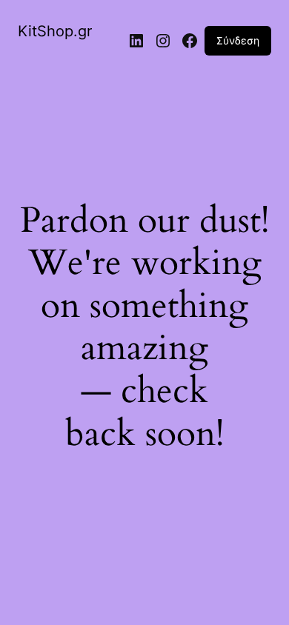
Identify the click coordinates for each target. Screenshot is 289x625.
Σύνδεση (237, 40)
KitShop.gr (55, 31)
